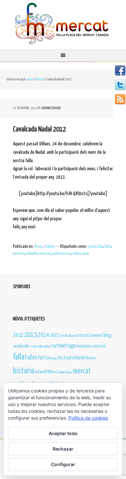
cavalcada (95, 247)
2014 (43, 335)
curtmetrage (63, 346)
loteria (61, 372)
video (77, 254)
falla (108, 247)
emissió (99, 346)
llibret (53, 372)
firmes (91, 358)
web (86, 254)
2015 (54, 335)
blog (107, 335)
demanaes (84, 346)
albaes (72, 336)
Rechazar (63, 449)
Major (68, 372)
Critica (40, 346)
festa (43, 358)
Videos (50, 247)
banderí (97, 335)
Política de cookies (88, 418)
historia (19, 254)
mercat (44, 254)
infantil (31, 254)
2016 (63, 336)
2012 (18, 335)
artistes (83, 335)
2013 (30, 334)
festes (53, 358)
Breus (38, 247)
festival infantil (71, 358)
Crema (33, 346)
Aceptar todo (63, 433)
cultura (47, 346)
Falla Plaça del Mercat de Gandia (63, 24)
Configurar (63, 464)
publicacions (61, 254)
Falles (31, 358)
